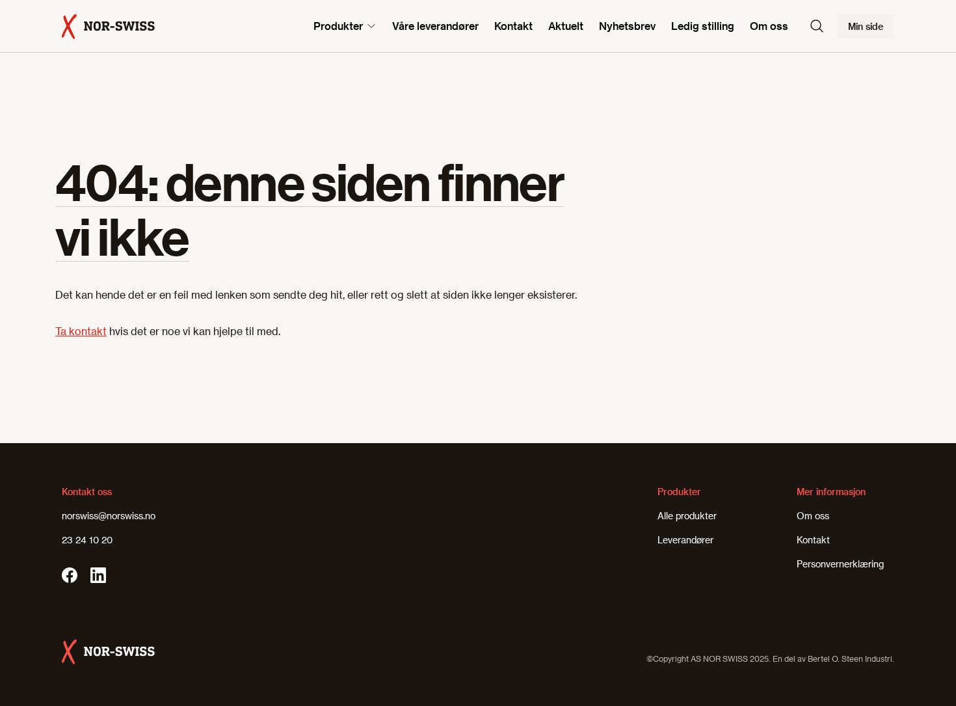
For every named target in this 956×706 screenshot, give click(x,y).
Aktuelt (565, 26)
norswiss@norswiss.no (108, 515)
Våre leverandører (435, 26)
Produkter (338, 26)
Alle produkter (687, 515)
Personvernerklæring (840, 563)
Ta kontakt (81, 331)
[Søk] (817, 26)
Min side (865, 26)
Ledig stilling (702, 26)
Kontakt (513, 26)
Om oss (769, 26)
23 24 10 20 (87, 539)
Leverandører (685, 539)
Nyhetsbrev (627, 26)
